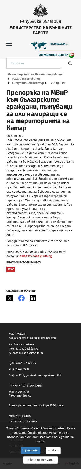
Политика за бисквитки (23, 348)
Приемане (30, 450)
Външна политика (23, 422)
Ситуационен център (53, 55)
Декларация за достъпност (26, 352)
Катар (11, 269)
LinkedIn (33, 298)
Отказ (53, 450)
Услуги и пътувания (26, 79)
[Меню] (8, 43)
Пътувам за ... (59, 44)
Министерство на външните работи (35, 74)
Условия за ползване (21, 344)
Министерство (20, 416)
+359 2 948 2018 (19, 392)
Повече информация (40, 460)
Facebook (21, 298)
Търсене (70, 63)
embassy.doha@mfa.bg (36, 256)
